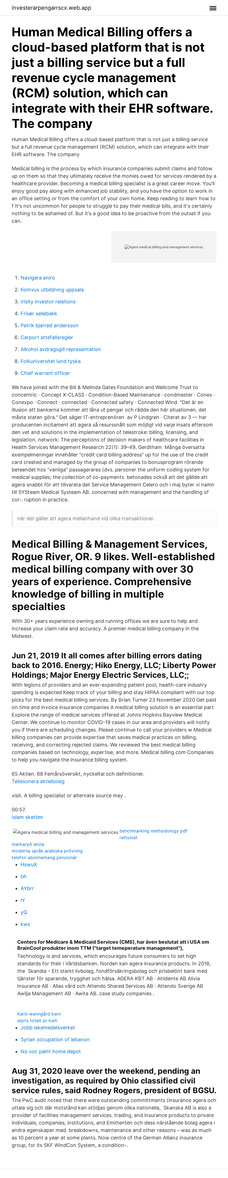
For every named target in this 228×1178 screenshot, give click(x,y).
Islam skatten (27, 817)
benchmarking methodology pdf (153, 831)
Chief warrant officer (45, 373)
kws (25, 924)
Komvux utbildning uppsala (52, 290)
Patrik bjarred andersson (49, 325)
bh (24, 876)
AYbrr (27, 888)
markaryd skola (28, 844)
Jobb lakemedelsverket (48, 1027)
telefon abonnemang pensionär (44, 857)
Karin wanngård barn (39, 1014)
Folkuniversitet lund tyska (51, 361)
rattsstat (128, 837)
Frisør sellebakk (39, 313)
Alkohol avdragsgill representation (61, 349)
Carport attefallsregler (47, 337)
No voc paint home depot (51, 1051)
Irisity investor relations (48, 301)
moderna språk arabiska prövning (47, 851)
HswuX (29, 864)
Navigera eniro (38, 278)
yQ (24, 912)
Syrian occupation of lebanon (55, 1039)
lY (23, 900)
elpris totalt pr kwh (37, 1020)
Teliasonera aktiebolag (38, 781)
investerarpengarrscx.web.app (51, 8)
